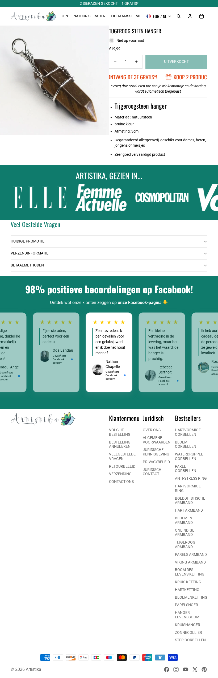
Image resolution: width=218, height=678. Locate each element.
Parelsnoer (186, 605)
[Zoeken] (179, 16)
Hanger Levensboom (187, 614)
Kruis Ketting (188, 582)
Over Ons (152, 430)
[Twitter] (195, 669)
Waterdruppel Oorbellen (189, 456)
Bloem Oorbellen (185, 444)
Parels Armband (191, 554)
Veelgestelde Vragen (122, 456)
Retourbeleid (122, 466)
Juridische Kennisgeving (156, 451)
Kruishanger (187, 625)
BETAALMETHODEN (27, 265)
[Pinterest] (204, 669)
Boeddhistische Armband (190, 500)
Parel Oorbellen (185, 468)
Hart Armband (189, 510)
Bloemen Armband (184, 520)
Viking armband (190, 562)
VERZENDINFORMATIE (29, 253)
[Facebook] (167, 669)
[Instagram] (176, 669)
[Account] (190, 16)
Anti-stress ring (191, 478)
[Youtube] (185, 669)
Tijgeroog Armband (185, 544)
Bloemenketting (191, 597)
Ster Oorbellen (190, 640)
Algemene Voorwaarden (156, 439)
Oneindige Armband (184, 532)
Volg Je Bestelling (120, 432)
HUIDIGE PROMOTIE (27, 241)
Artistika (33, 669)
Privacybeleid (156, 462)
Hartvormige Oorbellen (188, 432)
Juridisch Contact (152, 471)
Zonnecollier (188, 632)
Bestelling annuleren (120, 444)
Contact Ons (121, 481)
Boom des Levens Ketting (189, 572)
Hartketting (187, 589)
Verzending (120, 474)
